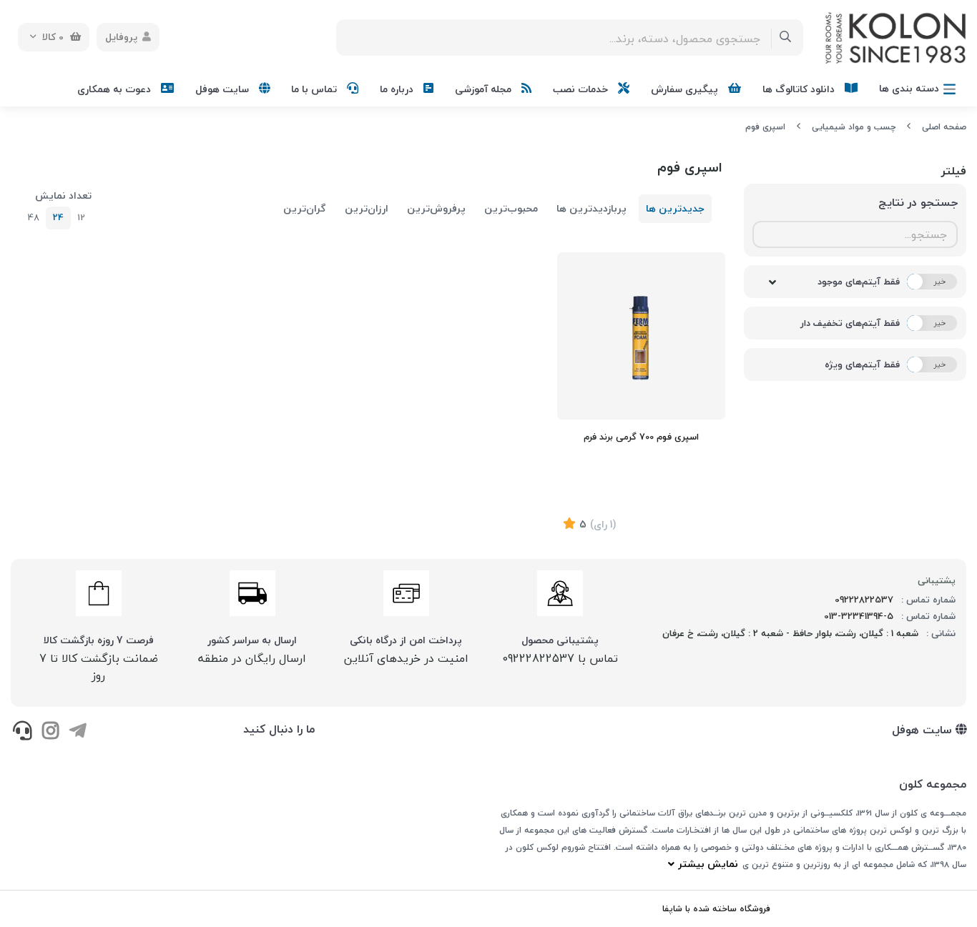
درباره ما (398, 89)
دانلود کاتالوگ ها (800, 89)
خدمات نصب (582, 89)
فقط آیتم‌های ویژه (862, 364)
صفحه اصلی (944, 126)
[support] (22, 732)
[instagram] (50, 732)
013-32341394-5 (858, 616)
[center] (785, 37)
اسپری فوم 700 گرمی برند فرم (641, 437)
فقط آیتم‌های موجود (859, 281)
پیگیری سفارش (686, 89)
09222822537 (864, 600)
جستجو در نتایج (918, 202)
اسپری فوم (765, 126)
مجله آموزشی (484, 89)
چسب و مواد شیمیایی (853, 126)
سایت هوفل (223, 89)
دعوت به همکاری (115, 89)
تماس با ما (315, 89)
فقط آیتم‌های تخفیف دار (850, 323)
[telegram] (77, 732)
